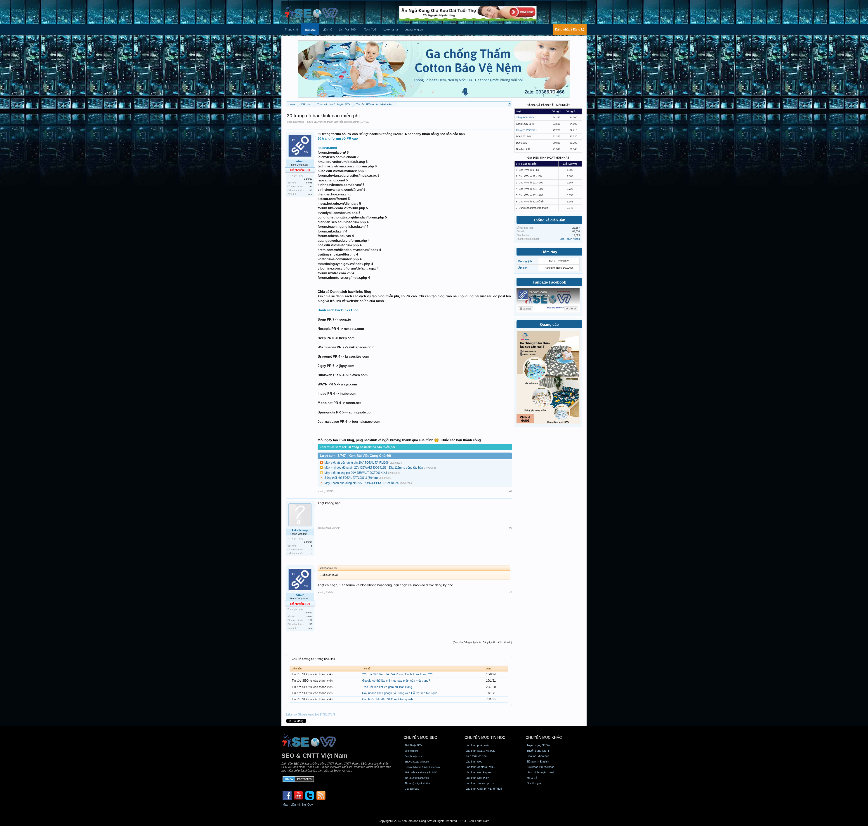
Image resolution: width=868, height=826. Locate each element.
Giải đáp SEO (412, 788)
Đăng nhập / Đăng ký (569, 29)
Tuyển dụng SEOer (538, 745)
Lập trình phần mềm (478, 745)
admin (355, 121)
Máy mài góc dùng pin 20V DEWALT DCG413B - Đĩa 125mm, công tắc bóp (373, 467)
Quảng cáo (549, 324)
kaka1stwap (300, 530)
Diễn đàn (310, 30)
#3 (510, 592)
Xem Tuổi (370, 29)
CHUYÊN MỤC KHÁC (544, 737)
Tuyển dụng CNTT (538, 750)
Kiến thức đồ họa (476, 756)
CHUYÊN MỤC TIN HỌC (485, 737)
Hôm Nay (549, 252)
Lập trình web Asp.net (479, 772)
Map (285, 804)
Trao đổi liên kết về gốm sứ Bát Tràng (387, 687)
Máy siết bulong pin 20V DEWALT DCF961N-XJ (355, 472)
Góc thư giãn (534, 783)
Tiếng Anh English (538, 761)
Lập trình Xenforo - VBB (480, 767)
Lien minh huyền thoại (540, 772)
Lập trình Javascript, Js (480, 783)
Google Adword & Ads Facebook (422, 767)
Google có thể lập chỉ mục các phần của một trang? (396, 680)
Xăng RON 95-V (525, 117)
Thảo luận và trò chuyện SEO (421, 772)
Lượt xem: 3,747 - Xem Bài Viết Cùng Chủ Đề (355, 456)
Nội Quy (307, 804)
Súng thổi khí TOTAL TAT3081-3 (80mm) (351, 477)
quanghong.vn (414, 29)
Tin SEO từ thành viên (417, 778)
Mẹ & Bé (532, 777)
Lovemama (390, 29)
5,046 (309, 182)
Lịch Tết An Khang (570, 238)
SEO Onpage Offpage (417, 761)
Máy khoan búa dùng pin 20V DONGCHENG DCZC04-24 (361, 483)
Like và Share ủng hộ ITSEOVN (310, 714)
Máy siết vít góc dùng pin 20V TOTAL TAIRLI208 (356, 462)
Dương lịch (525, 261)
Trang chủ (291, 29)
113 (310, 190)
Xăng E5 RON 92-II (526, 130)
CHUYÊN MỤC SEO (420, 737)
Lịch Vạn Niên (348, 29)
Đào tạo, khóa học (538, 756)
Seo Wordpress (413, 756)
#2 (510, 527)
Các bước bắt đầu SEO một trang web (387, 699)
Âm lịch (522, 267)
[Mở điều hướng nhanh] (509, 104)
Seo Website (411, 750)
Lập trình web (474, 761)
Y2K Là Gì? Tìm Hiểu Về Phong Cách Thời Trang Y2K (398, 674)
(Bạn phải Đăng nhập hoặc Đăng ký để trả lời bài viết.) (482, 642)
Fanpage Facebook (549, 282)
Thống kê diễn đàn (549, 220)
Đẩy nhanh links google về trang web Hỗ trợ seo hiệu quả (399, 693)
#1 (510, 491)
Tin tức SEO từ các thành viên (321, 121)
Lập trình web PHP (477, 777)
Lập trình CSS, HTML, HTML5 (484, 788)
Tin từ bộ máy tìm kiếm (417, 783)
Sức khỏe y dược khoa (540, 767)
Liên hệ (327, 29)
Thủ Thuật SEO (413, 745)
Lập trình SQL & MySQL (480, 750)
